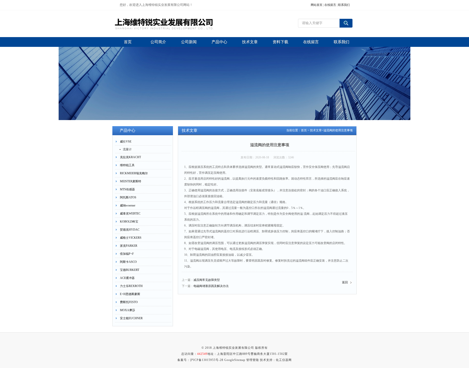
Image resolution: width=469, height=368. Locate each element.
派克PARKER (128, 245)
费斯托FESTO (129, 302)
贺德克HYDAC (129, 229)
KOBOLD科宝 (129, 221)
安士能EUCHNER (131, 318)
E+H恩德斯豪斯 (130, 294)
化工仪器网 (284, 360)
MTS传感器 (127, 189)
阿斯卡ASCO (128, 262)
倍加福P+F (127, 254)
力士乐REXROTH (131, 286)
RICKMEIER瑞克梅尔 (134, 173)
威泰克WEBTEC (130, 213)
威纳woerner (127, 205)
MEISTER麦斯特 (130, 181)
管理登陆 (252, 360)
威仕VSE (125, 141)
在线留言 (330, 5)
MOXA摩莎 (127, 310)
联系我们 (344, 5)
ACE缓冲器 (127, 278)
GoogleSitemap (234, 360)
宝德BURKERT (129, 270)
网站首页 (316, 5)
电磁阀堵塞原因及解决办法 (211, 286)
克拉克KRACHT (130, 157)
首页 (304, 130)
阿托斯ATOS (128, 197)
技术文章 (316, 130)
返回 (345, 282)
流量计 (127, 149)
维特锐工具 (127, 165)
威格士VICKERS (130, 237)
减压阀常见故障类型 (206, 280)
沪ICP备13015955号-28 (206, 360)
